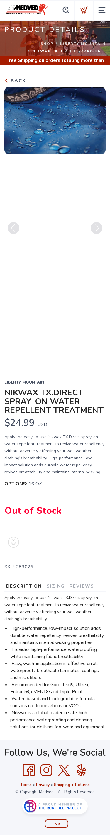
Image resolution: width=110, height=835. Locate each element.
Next (96, 228)
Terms (26, 785)
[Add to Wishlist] (13, 542)
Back (17, 81)
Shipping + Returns (72, 785)
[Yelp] (81, 770)
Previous (13, 228)
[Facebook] (29, 770)
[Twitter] (64, 770)
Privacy (43, 785)
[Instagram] (46, 770)
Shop (46, 43)
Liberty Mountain (83, 43)
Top (56, 823)
